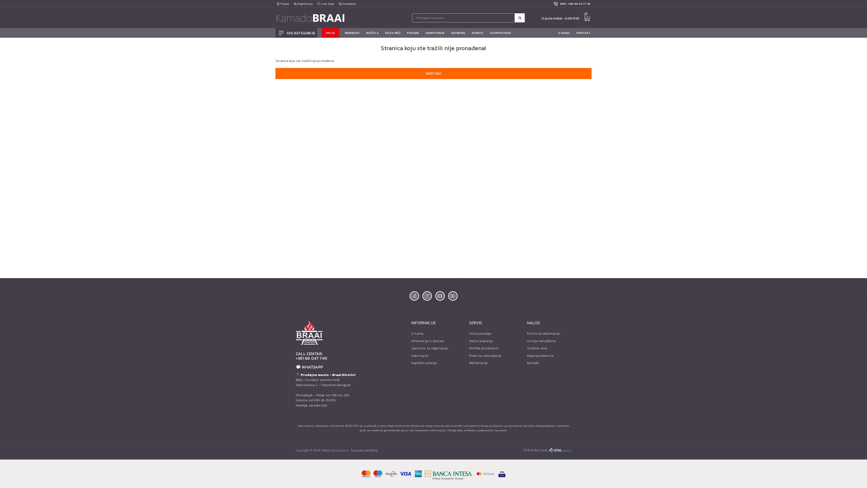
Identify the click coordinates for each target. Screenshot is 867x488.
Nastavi (433, 73)
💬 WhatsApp (309, 367)
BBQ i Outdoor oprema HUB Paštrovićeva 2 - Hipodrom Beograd (326, 379)
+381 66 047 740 (311, 358)
